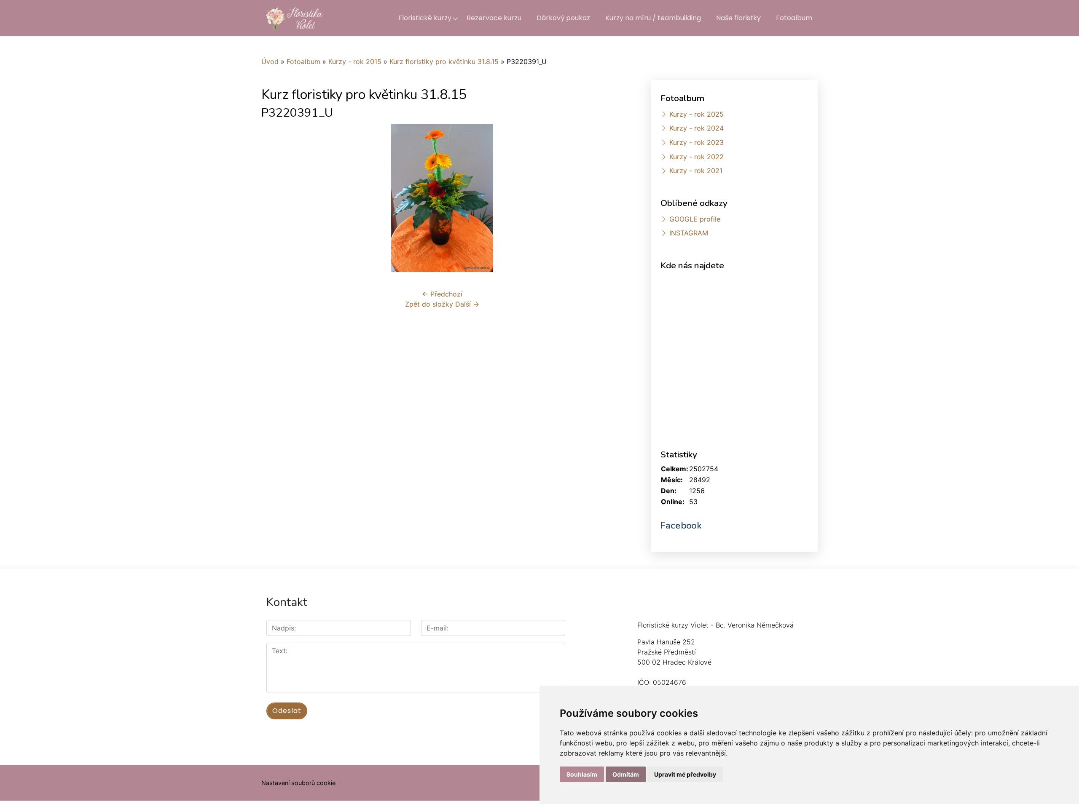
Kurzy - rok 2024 (696, 128)
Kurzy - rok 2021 (695, 170)
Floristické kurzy (424, 18)
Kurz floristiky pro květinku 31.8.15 (444, 61)
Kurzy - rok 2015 (354, 61)
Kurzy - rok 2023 (696, 142)
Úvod (270, 61)
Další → (467, 304)
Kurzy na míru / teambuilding (653, 18)
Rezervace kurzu (494, 18)
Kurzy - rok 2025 (696, 114)
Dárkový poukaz (563, 18)
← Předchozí (442, 294)
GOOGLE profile (694, 219)
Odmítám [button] (625, 774)
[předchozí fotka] (275, 198)
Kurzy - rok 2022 (696, 156)
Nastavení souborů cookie (298, 782)
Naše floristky (738, 18)
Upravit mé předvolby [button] (685, 774)
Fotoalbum (794, 18)
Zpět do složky (429, 304)
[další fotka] (609, 198)
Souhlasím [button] (581, 774)
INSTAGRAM (688, 233)
